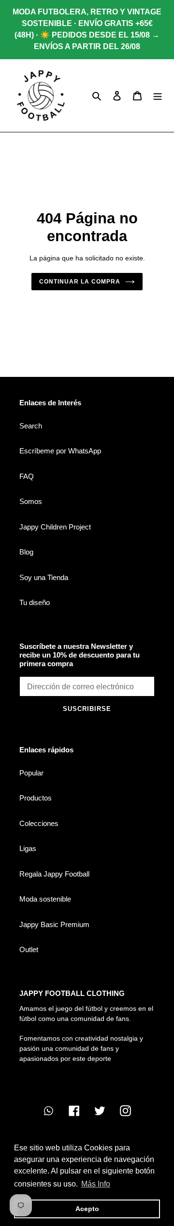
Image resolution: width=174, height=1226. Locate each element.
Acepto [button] (87, 1209)
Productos (35, 798)
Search (30, 426)
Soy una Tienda (43, 577)
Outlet (28, 949)
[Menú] (157, 95)
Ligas (27, 848)
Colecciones (38, 823)
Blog (26, 552)
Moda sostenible (45, 899)
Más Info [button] (95, 1184)
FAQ (26, 476)
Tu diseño (34, 602)
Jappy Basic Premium (54, 924)
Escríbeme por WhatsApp (60, 451)
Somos (30, 501)
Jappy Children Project (55, 527)
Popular (31, 773)
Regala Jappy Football (54, 874)
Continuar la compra (79, 281)
